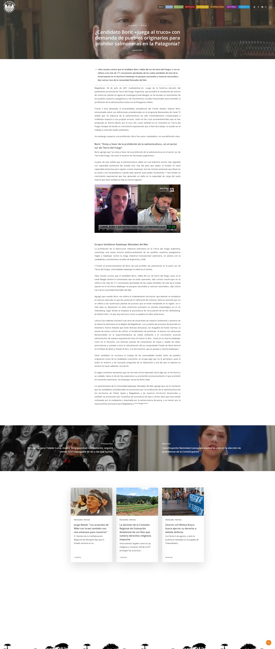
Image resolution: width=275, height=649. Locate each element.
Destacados (132, 25)
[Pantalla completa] (175, 230)
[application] (137, 208)
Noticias (144, 25)
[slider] (135, 229)
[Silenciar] (172, 230)
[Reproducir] (99, 230)
